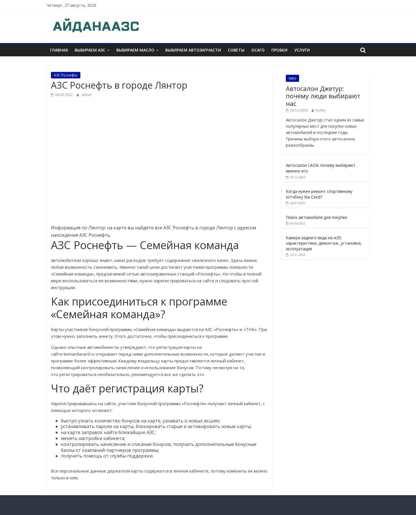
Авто (292, 78)
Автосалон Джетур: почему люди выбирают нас (323, 96)
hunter (320, 110)
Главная (59, 50)
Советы (236, 50)
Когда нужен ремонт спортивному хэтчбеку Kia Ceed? (319, 194)
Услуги (302, 50)
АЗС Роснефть (66, 75)
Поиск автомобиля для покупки (316, 217)
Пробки (279, 50)
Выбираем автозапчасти (193, 50)
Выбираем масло (135, 50)
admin (87, 94)
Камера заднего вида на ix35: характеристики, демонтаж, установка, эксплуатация (324, 243)
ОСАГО (258, 50)
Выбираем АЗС (90, 50)
